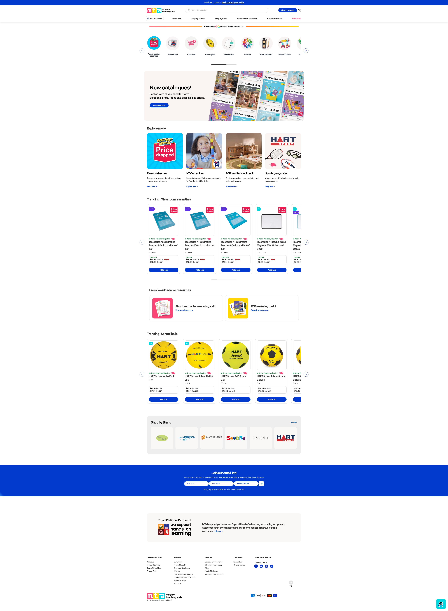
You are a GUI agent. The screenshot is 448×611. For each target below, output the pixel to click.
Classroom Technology (213, 565)
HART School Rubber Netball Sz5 (199, 378)
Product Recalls (180, 565)
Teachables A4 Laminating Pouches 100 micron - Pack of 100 (199, 245)
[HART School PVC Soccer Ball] (235, 355)
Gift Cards (178, 583)
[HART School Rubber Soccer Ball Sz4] (271, 355)
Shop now (269, 186)
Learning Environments (213, 562)
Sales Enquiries (239, 565)
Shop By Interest (198, 19)
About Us (150, 562)
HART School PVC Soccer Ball (234, 378)
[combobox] (226, 10)
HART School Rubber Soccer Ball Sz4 (271, 378)
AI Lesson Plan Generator (214, 574)
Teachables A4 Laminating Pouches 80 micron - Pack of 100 (235, 245)
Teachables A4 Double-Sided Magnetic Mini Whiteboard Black (271, 245)
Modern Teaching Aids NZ (162, 600)
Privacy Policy (239, 489)
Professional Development (183, 574)
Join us (217, 531)
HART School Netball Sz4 (161, 376)
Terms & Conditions (154, 568)
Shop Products (156, 18)
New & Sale (176, 19)
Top (291, 586)
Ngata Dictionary (211, 571)
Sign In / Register (287, 10)
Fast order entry (180, 580)
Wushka (177, 571)
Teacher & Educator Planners (184, 577)
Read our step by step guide (233, 2)
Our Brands (178, 562)
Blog (206, 568)
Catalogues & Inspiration (247, 19)
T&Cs (228, 489)
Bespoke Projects (274, 19)
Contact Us (238, 562)
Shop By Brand (221, 19)
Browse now (231, 186)
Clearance (296, 18)
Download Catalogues (182, 568)
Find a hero (151, 186)
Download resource (184, 310)
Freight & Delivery (153, 565)
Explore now (191, 186)
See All (293, 422)
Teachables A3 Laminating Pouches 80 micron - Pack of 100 (163, 245)
